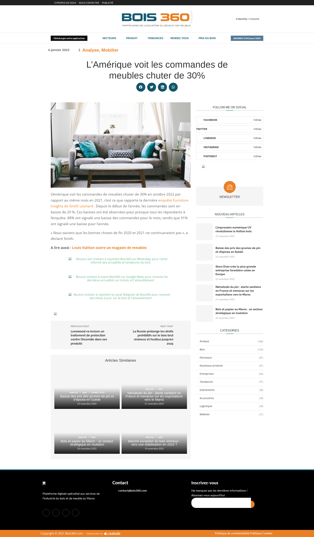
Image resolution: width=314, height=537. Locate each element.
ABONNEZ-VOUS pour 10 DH (247, 38)
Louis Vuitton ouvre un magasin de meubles (109, 247)
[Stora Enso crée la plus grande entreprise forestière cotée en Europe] (204, 272)
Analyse (90, 50)
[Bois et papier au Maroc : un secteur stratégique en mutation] (87, 432)
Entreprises (231, 373)
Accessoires (231, 398)
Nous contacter (89, 3)
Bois (231, 349)
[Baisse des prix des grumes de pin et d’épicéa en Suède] (87, 387)
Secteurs (109, 38)
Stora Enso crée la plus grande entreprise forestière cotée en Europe (236, 270)
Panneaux (231, 357)
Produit (132, 38)
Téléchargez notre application (69, 38)
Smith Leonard (81, 206)
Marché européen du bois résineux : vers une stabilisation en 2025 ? (154, 442)
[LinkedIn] (65, 512)
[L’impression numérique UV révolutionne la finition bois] (204, 231)
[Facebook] (243, 2)
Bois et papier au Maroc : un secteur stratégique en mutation (87, 442)
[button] (140, 87)
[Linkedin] (249, 2)
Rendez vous (179, 38)
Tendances (155, 38)
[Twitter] (246, 2)
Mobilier (109, 50)
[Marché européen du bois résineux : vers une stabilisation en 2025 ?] (154, 432)
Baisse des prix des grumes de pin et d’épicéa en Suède (87, 398)
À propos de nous (65, 3)
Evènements (231, 390)
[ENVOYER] (253, 504)
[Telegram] (262, 2)
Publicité (107, 3)
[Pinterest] (258, 2)
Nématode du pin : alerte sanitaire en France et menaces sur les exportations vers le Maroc (154, 396)
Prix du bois (207, 38)
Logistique (231, 406)
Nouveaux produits (231, 365)
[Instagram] (254, 2)
